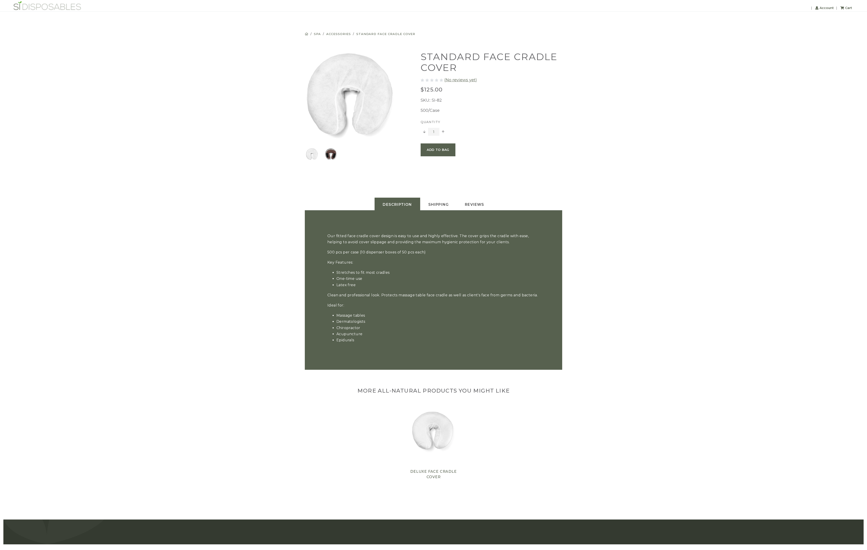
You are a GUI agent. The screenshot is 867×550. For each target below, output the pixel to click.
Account (827, 8)
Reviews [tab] (474, 204)
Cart (848, 8)
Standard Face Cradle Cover (385, 34)
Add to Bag (438, 150)
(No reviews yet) (460, 79)
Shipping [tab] (438, 204)
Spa (317, 34)
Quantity (430, 122)
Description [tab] (397, 204)
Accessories (338, 34)
